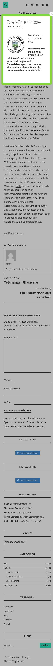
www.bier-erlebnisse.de (27, 70)
